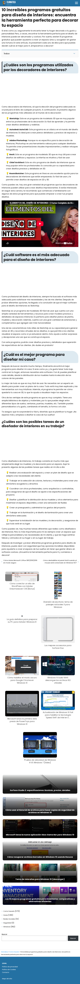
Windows (6, 927)
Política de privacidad (10, 967)
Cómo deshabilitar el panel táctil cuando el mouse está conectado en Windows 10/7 (60, 561)
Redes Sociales (9, 919)
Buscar (4, 934)
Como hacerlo (8, 911)
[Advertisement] (40, 89)
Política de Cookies (9, 969)
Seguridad (7, 923)
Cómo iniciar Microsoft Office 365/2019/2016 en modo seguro (20, 561)
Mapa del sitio (7, 979)
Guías (5, 915)
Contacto (5, 972)
